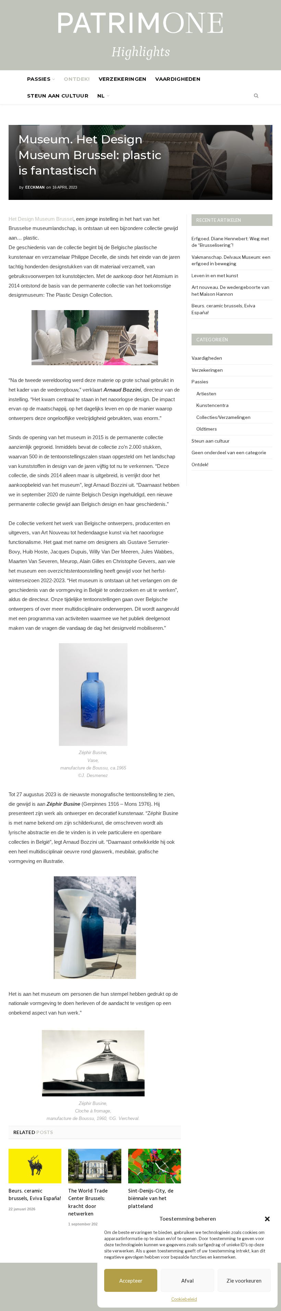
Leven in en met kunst (215, 275)
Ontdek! (76, 79)
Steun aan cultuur (57, 95)
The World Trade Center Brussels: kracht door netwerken (88, 1202)
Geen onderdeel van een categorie (229, 452)
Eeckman (35, 187)
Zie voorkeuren (244, 1280)
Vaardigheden (177, 79)
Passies (38, 79)
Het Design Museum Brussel (41, 219)
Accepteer (131, 1280)
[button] (267, 1218)
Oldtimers (206, 429)
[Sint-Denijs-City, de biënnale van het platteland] (154, 1166)
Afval (187, 1280)
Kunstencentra (212, 405)
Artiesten (206, 393)
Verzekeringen (123, 79)
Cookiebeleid (184, 1299)
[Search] (252, 95)
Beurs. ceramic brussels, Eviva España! (35, 1195)
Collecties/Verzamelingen (223, 417)
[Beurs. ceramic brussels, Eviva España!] (35, 1166)
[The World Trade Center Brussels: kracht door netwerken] (94, 1166)
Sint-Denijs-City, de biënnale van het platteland (150, 1198)
